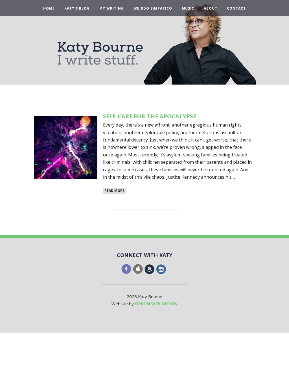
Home (49, 8)
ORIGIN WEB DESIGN (156, 303)
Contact (236, 8)
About (210, 8)
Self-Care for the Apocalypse (149, 116)
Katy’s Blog (77, 8)
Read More (114, 190)
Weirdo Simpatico (152, 8)
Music (188, 8)
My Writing (111, 8)
